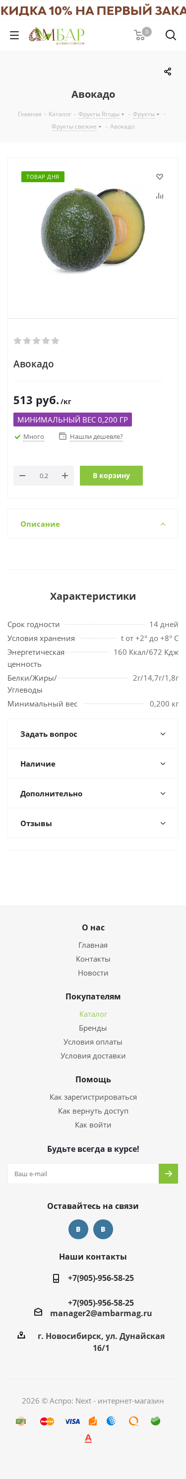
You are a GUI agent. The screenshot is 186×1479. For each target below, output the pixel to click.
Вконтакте (78, 1229)
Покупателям (93, 996)
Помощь (93, 1079)
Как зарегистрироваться (93, 1097)
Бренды (93, 1028)
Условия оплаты (93, 1042)
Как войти (93, 1124)
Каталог (93, 1014)
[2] (27, 341)
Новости (93, 973)
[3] (37, 341)
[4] (46, 341)
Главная (93, 945)
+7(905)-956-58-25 (101, 1277)
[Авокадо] (93, 229)
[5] (56, 341)
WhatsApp (103, 1229)
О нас (93, 927)
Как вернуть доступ (93, 1111)
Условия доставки (93, 1055)
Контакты (93, 959)
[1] (18, 341)
